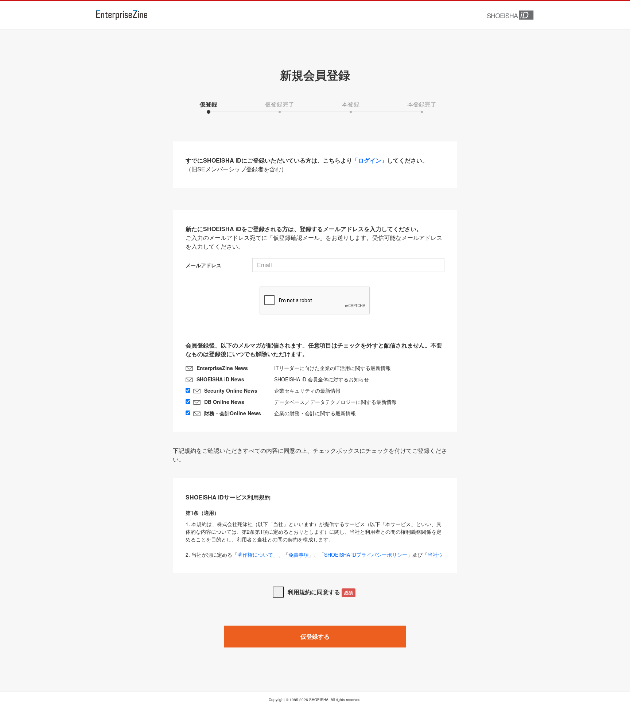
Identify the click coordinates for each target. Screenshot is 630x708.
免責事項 (298, 554)
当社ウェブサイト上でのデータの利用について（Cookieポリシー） (314, 558)
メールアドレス (203, 265)
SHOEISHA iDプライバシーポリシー (365, 554)
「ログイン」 (369, 160)
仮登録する (315, 636)
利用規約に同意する (320, 592)
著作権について (255, 554)
